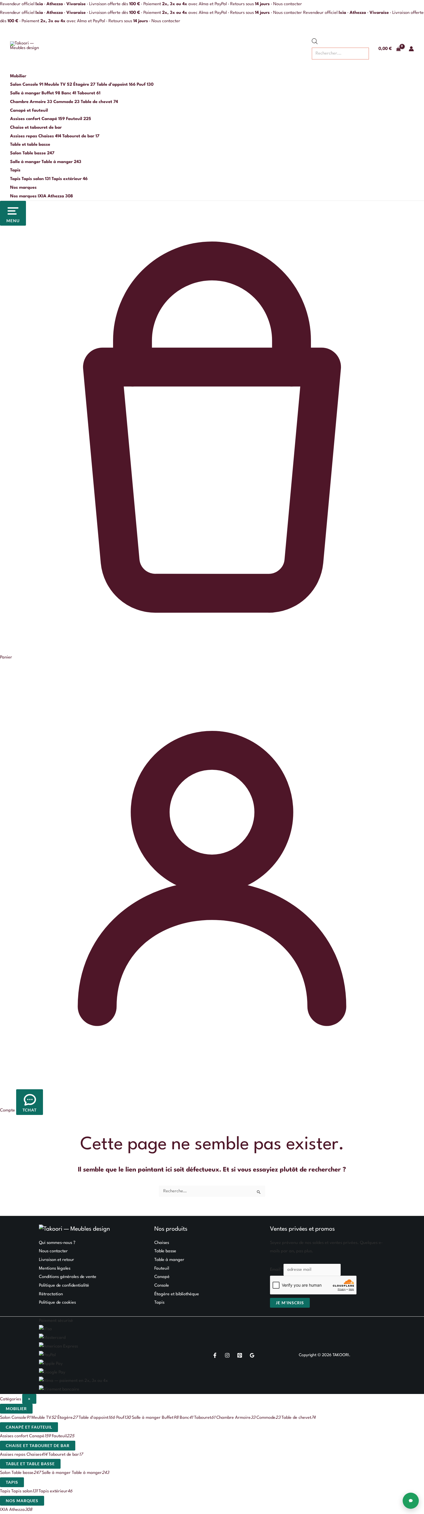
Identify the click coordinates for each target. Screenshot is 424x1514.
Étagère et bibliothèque (176, 1294)
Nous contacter (287, 4)
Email (277, 1270)
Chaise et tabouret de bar (36, 128)
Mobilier (18, 76)
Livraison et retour (56, 1260)
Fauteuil (161, 1268)
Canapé (162, 1277)
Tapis (15, 170)
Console (161, 1285)
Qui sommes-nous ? (57, 1243)
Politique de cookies (57, 1302)
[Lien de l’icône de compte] (411, 48)
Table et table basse (30, 145)
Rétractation (51, 1294)
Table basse (165, 1251)
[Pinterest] (239, 1355)
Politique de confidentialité (64, 1285)
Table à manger (169, 1260)
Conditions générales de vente (67, 1277)
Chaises (161, 1243)
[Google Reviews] (252, 1355)
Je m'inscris (290, 1302)
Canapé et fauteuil (29, 110)
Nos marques (23, 188)
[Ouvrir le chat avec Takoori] (411, 1501)
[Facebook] (214, 1355)
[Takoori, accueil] (26, 48)
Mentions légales (54, 1268)
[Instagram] (227, 1355)
